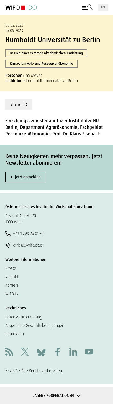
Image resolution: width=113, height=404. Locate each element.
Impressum (14, 334)
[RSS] (9, 352)
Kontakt (11, 277)
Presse (10, 268)
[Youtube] (89, 352)
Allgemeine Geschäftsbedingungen (34, 325)
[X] (25, 352)
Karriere (12, 285)
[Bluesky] (41, 352)
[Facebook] (57, 352)
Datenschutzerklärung (23, 317)
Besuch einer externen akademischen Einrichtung (46, 53)
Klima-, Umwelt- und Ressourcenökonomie (41, 63)
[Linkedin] (73, 352)
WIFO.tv (11, 294)
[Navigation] (87, 7)
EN (103, 7)
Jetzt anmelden (27, 177)
